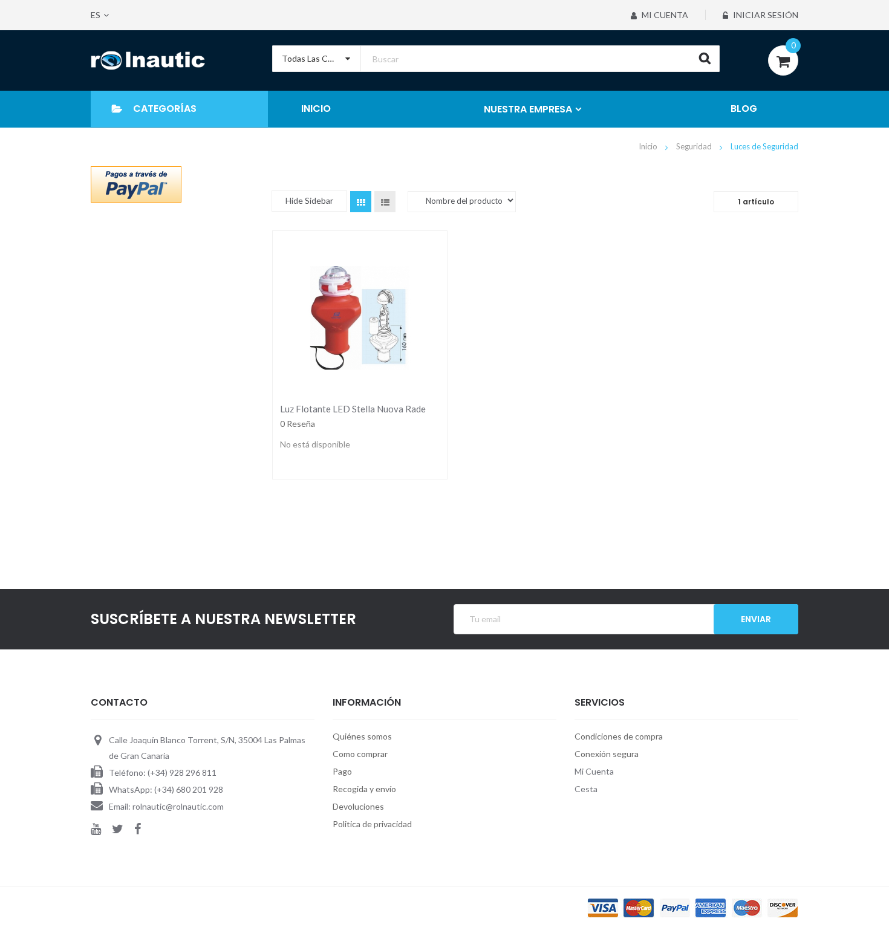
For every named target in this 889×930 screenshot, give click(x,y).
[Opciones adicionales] (136, 183)
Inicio (649, 146)
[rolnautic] (148, 60)
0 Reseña (297, 423)
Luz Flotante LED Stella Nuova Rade (353, 408)
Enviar (756, 619)
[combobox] (496, 58)
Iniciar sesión (764, 15)
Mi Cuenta (664, 15)
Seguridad (695, 146)
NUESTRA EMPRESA (528, 109)
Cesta (586, 789)
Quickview (359, 315)
